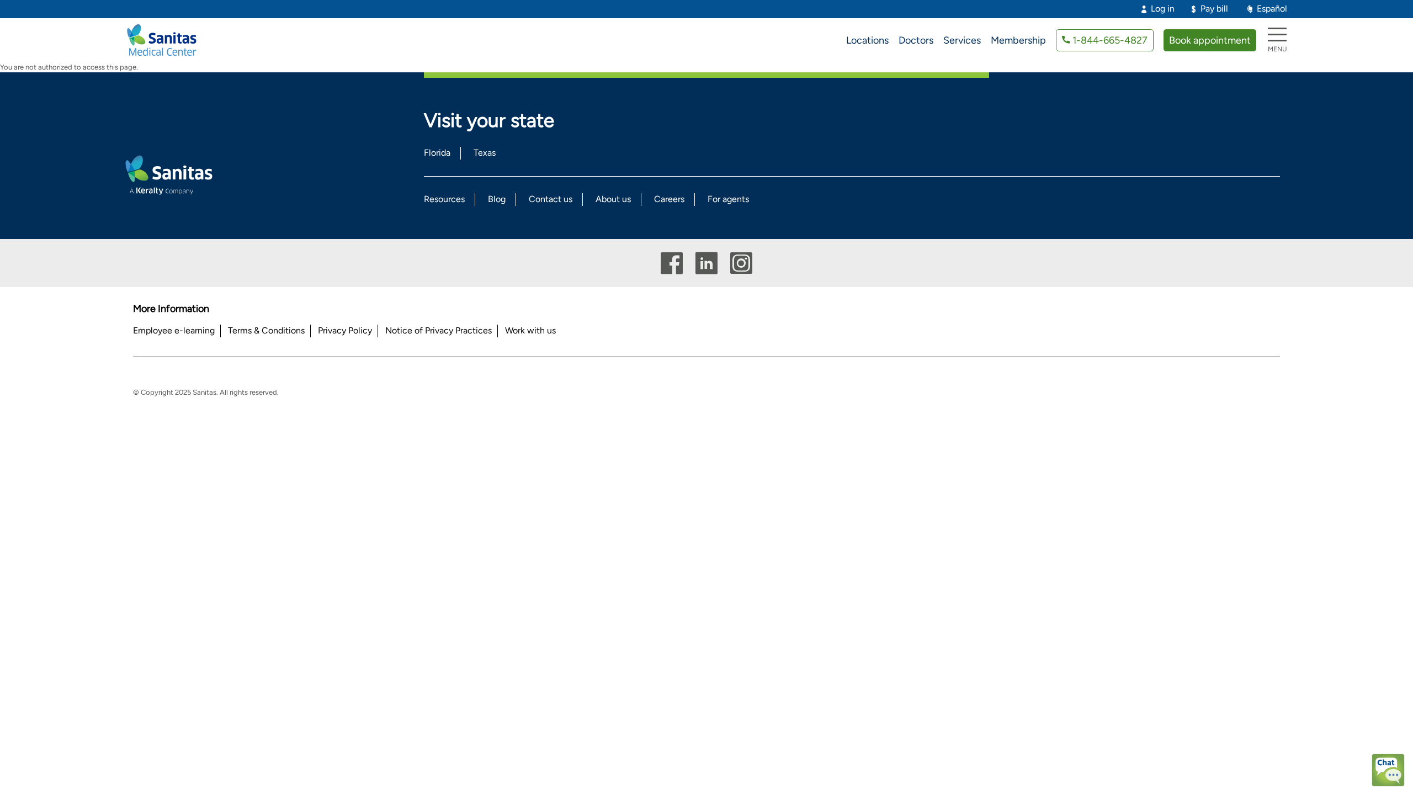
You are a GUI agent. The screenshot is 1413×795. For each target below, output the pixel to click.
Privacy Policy (345, 330)
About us (613, 199)
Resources (444, 199)
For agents (728, 199)
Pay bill (1214, 8)
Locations (867, 40)
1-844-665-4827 (1110, 40)
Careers (669, 199)
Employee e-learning (174, 330)
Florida (437, 152)
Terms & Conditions (266, 330)
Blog (497, 199)
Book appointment (1210, 40)
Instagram (741, 263)
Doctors (916, 40)
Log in (1163, 8)
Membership (1018, 40)
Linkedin (706, 263)
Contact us (550, 199)
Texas (485, 152)
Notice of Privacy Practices (438, 330)
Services (962, 40)
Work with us (530, 330)
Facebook (672, 263)
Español (1272, 8)
